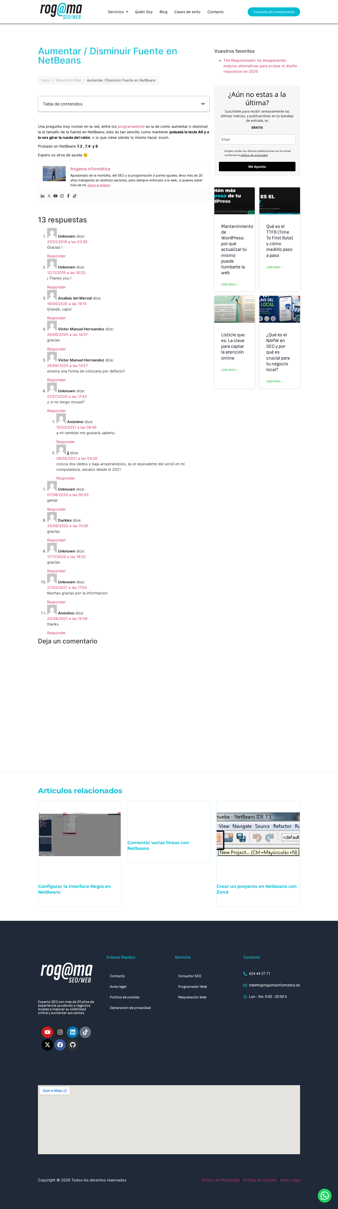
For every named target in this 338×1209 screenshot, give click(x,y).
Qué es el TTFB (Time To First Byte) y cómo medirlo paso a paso (279, 241)
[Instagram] (62, 196)
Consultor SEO (189, 976)
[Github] (72, 1045)
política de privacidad (254, 155)
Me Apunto (257, 166)
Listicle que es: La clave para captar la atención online (233, 346)
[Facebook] (68, 196)
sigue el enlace (99, 185)
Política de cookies (124, 997)
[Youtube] (55, 196)
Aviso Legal (290, 1180)
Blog (163, 11)
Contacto (215, 11)
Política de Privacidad (220, 1180)
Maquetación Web (192, 997)
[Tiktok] (75, 196)
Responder (56, 256)
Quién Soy (144, 11)
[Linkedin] (42, 196)
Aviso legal (118, 987)
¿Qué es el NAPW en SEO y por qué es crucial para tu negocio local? (278, 352)
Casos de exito (187, 11)
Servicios (116, 11)
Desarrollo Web (68, 80)
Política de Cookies (260, 1180)
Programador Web (192, 987)
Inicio (46, 80)
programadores (131, 126)
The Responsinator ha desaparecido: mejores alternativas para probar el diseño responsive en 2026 (260, 66)
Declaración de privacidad (130, 1008)
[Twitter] (49, 196)
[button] (118, 11)
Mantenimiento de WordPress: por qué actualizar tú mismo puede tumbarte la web (237, 250)
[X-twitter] (47, 1045)
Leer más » (229, 284)
